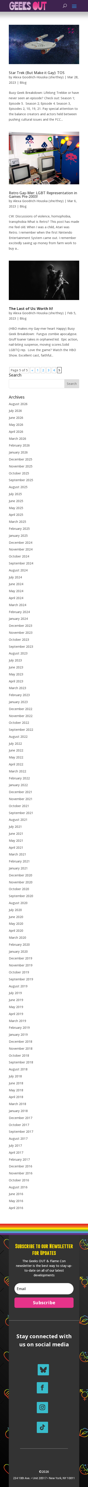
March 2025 (17, 521)
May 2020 (16, 923)
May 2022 (16, 757)
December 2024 (20, 542)
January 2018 (18, 1111)
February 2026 (19, 445)
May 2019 (16, 1007)
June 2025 (16, 501)
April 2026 (16, 431)
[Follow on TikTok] (42, 1427)
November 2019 (20, 965)
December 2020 (20, 875)
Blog (23, 82)
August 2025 (18, 487)
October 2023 (19, 639)
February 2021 (19, 861)
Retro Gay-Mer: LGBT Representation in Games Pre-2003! (43, 194)
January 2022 (18, 785)
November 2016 (20, 1173)
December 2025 (20, 459)
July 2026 (15, 410)
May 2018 (16, 1090)
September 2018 (21, 1062)
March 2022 (17, 771)
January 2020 (18, 951)
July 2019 (15, 993)
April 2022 (16, 764)
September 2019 (21, 979)
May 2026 (16, 424)
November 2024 (20, 549)
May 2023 (16, 674)
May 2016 (16, 1201)
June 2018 (16, 1083)
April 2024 (16, 598)
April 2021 (16, 847)
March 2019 (17, 1021)
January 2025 (18, 535)
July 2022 (15, 743)
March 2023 (17, 688)
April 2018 (16, 1097)
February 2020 (19, 944)
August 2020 (18, 903)
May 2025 (16, 508)
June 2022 (16, 750)
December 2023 (20, 625)
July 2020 (15, 910)
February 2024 (19, 612)
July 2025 (15, 494)
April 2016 (16, 1208)
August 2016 (18, 1187)
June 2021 (16, 833)
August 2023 (18, 653)
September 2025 (21, 480)
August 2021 (18, 819)
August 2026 (18, 404)
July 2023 (15, 660)
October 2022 (19, 722)
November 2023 (20, 632)
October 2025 (19, 473)
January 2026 (18, 452)
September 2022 (21, 729)
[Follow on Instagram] (42, 1407)
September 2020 (21, 896)
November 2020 (20, 882)
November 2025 (20, 466)
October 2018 (19, 1055)
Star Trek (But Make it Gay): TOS (37, 72)
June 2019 (16, 1000)
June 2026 (16, 417)
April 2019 (16, 1014)
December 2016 (20, 1166)
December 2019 (20, 958)
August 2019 (18, 986)
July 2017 (15, 1145)
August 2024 (18, 570)
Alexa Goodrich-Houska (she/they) (38, 77)
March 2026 (17, 438)
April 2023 (16, 681)
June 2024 (16, 584)
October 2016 (19, 1180)
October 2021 (19, 806)
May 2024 (16, 591)
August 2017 (18, 1138)
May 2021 (16, 840)
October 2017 (19, 1125)
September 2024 (21, 563)
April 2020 (16, 930)
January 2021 (18, 868)
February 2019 (19, 1027)
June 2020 (16, 917)
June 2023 (16, 667)
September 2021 (21, 813)
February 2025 (19, 528)
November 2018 (20, 1048)
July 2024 (15, 577)
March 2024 (17, 605)
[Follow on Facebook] (42, 1387)
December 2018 (20, 1041)
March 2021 (17, 854)
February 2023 (19, 695)
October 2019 (19, 972)
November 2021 (20, 799)
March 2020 (17, 937)
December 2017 (20, 1118)
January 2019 (18, 1034)
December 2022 (20, 709)
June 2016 (16, 1194)
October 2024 (19, 556)
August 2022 (18, 736)
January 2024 (18, 618)
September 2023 (21, 646)
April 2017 (16, 1152)
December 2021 (20, 792)
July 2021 (15, 826)
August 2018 (18, 1069)
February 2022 (19, 778)
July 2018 (15, 1076)
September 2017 (21, 1131)
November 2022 (20, 716)
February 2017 (19, 1159)
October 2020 (19, 889)
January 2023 (18, 702)
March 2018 (17, 1104)
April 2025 (16, 514)
